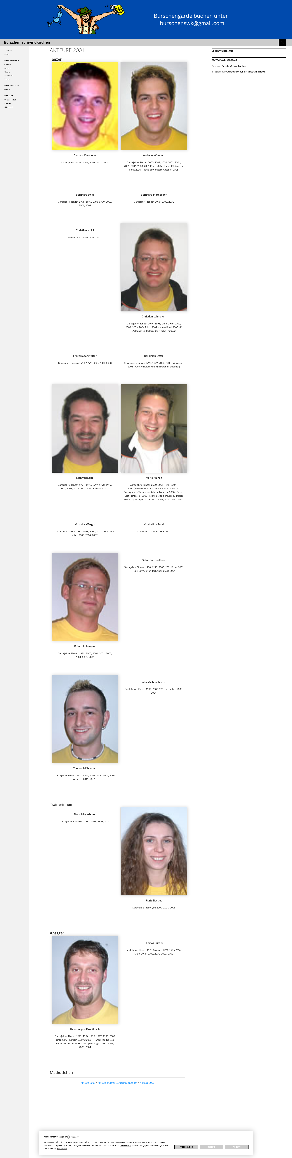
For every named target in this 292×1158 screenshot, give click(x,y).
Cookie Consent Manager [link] (53, 1137)
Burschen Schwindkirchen (27, 43)
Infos (6, 54)
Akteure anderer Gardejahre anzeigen (117, 1083)
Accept (237, 1147)
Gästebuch (8, 107)
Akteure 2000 (88, 1083)
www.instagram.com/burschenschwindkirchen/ (244, 72)
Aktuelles (8, 51)
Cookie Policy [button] (125, 1145)
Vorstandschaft (10, 100)
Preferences (186, 1147)
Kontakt (7, 103)
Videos (7, 79)
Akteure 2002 (147, 1083)
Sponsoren (8, 75)
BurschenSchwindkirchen (234, 66)
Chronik (7, 64)
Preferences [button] (62, 1149)
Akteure (7, 68)
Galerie (7, 72)
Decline (211, 1147)
